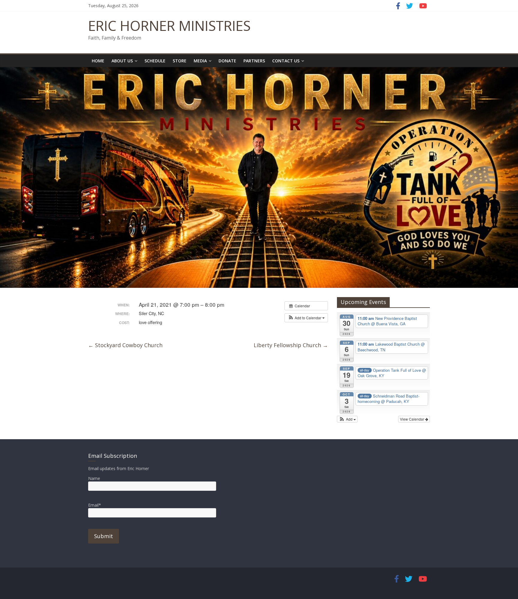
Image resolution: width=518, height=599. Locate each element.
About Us (122, 61)
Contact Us (285, 61)
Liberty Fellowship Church (291, 345)
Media (200, 61)
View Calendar (412, 419)
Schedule (154, 61)
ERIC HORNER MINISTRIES (169, 25)
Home (98, 61)
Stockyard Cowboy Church (125, 345)
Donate (227, 61)
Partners (254, 61)
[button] (306, 318)
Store (179, 61)
